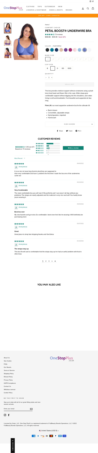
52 (86, 59)
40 (53, 59)
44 (64, 59)
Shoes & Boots (56, 10)
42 (59, 59)
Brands (69, 10)
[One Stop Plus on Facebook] (9, 415)
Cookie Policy (8, 392)
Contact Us (7, 386)
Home (47, 24)
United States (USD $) (49, 430)
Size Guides (69, 124)
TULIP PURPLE (85, 50)
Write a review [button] (73, 148)
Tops (40, 6)
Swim (60, 6)
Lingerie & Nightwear (36, 10)
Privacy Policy (8, 380)
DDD (69, 68)
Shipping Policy (9, 373)
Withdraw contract (9, 389)
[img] (19, 164)
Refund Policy (8, 377)
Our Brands (7, 367)
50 (80, 59)
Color (53, 46)
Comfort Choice (52, 27)
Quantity (49, 73)
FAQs (5, 364)
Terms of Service (9, 370)
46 (70, 59)
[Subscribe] (31, 409)
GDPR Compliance (10, 383)
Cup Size (49, 64)
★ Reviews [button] (12, 445)
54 (91, 59)
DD (63, 68)
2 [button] (45, 261)
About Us (7, 358)
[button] (50, 34)
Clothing (30, 6)
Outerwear (50, 6)
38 (48, 59)
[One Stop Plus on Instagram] (5, 415)
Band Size (49, 55)
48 (75, 59)
